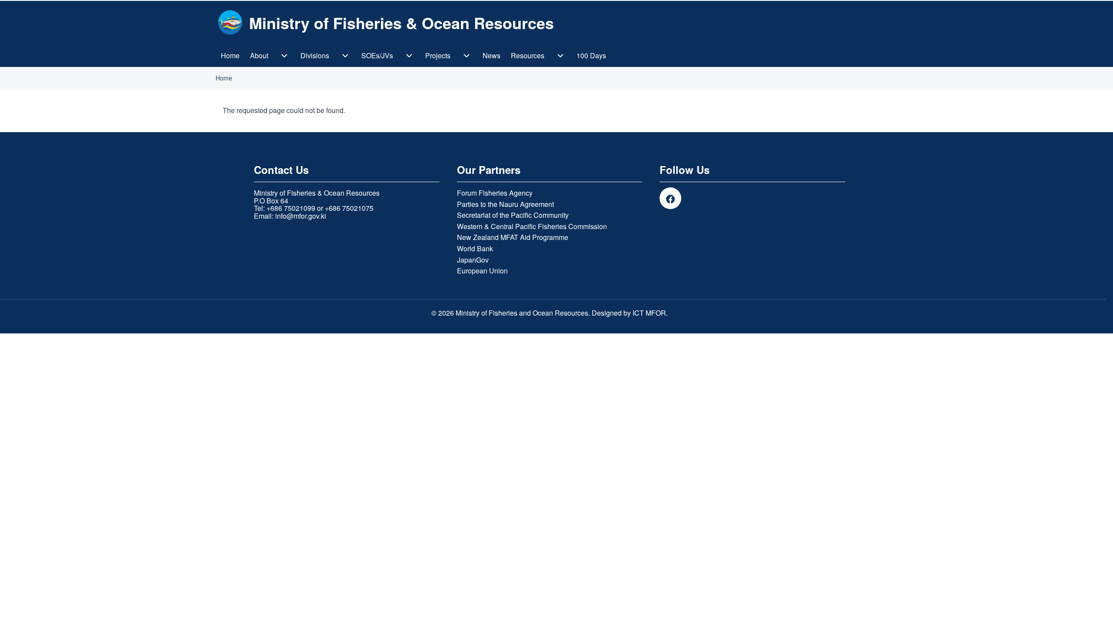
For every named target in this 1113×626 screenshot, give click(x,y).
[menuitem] (230, 55)
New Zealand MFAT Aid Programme (512, 237)
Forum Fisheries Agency (495, 193)
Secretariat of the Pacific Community (513, 215)
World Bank (475, 249)
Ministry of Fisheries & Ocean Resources (401, 22)
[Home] (230, 23)
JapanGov (473, 260)
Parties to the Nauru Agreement (505, 204)
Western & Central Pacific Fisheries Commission (532, 226)
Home (224, 77)
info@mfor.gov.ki (300, 216)
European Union (482, 271)
